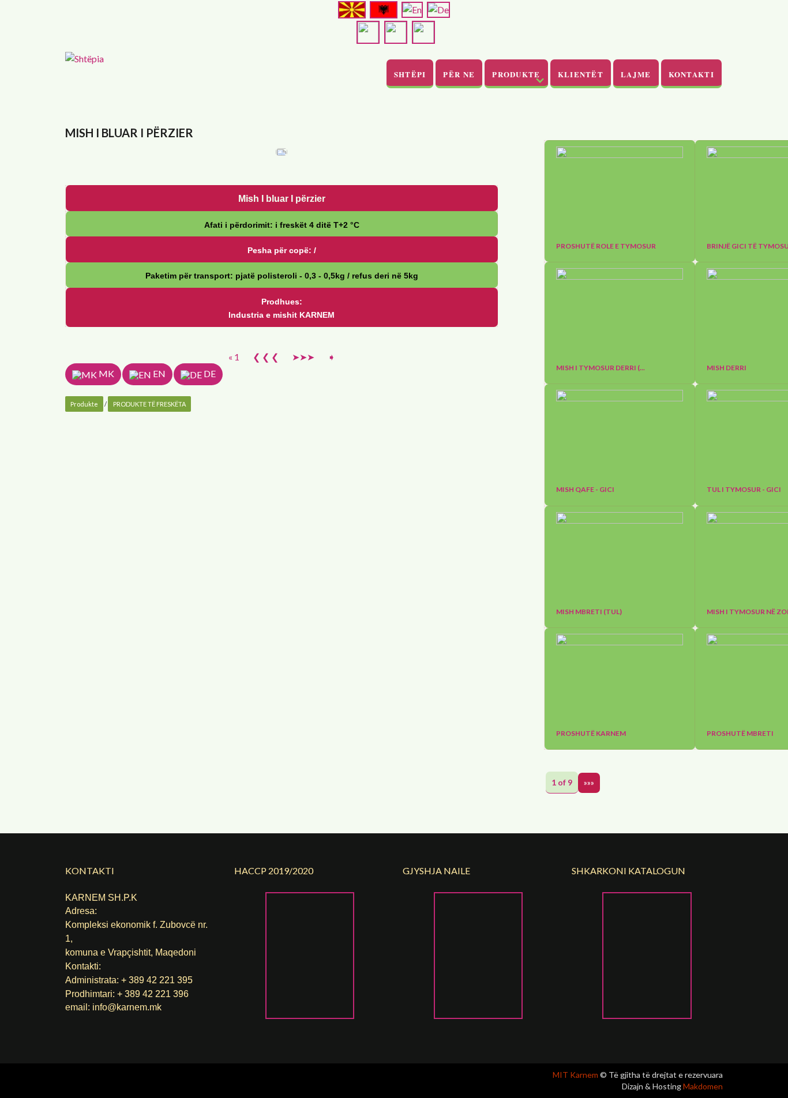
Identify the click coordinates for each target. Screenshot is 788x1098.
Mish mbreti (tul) (589, 612)
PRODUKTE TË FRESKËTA (149, 404)
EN (158, 373)
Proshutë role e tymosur (606, 246)
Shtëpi (410, 74)
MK (105, 373)
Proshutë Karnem (591, 734)
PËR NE (459, 74)
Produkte (516, 74)
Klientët (580, 74)
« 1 (233, 356)
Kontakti (691, 74)
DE (209, 373)
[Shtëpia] (84, 57)
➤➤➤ (303, 356)
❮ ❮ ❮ (266, 356)
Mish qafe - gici (585, 490)
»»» (589, 782)
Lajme (636, 74)
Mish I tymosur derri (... (600, 368)
